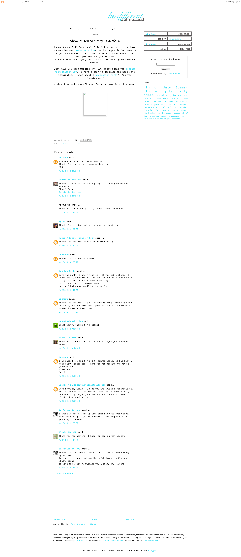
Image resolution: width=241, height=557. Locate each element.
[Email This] (81, 140)
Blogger (152, 551)
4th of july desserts (170, 119)
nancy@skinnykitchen (71, 321)
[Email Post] (76, 140)
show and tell (81, 144)
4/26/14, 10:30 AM (69, 376)
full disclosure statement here (111, 540)
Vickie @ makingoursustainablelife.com (82, 385)
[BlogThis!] (83, 140)
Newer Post (60, 519)
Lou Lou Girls (67, 271)
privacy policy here (150, 540)
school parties (157, 113)
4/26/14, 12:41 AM (69, 196)
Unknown (63, 158)
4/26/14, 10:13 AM (69, 329)
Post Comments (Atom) (83, 524)
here (118, 29)
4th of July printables (172, 107)
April (62, 221)
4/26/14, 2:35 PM (68, 423)
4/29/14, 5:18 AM (68, 468)
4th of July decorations (172, 95)
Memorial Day (152, 110)
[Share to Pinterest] (90, 140)
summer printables (170, 116)
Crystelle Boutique (70, 180)
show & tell (67, 144)
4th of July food (156, 98)
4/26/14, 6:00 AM (68, 229)
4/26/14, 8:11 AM (68, 246)
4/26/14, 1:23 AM (68, 212)
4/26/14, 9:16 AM (68, 290)
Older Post (129, 519)
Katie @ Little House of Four (76, 238)
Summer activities (166, 101)
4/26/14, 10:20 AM (69, 348)
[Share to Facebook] (88, 140)
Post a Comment (65, 474)
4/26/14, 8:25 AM (68, 262)
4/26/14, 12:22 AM (69, 171)
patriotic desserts (166, 105)
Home (94, 519)
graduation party (107, 75)
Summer (182, 87)
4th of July (157, 87)
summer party (170, 110)
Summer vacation (84, 50)
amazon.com (81, 540)
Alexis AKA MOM (68, 432)
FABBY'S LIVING (68, 338)
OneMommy (64, 255)
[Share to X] (86, 140)
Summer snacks (173, 113)
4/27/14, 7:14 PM (68, 440)
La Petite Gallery (69, 410)
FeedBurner (174, 74)
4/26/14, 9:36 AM (68, 312)
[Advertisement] (95, 496)
